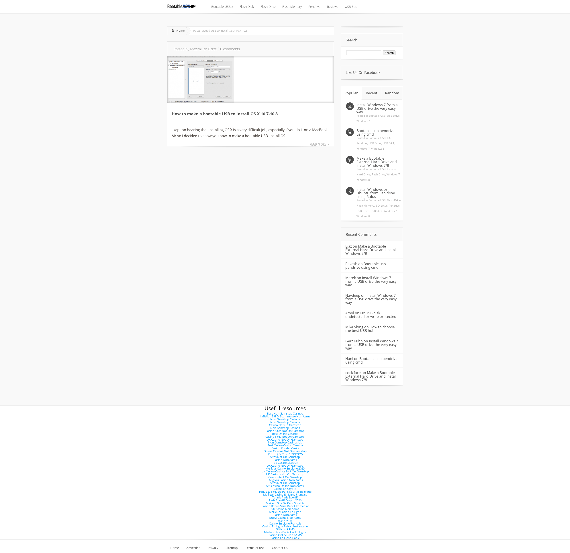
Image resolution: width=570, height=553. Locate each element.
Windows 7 (363, 121)
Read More (317, 144)
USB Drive (393, 116)
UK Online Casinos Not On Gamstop (285, 471)
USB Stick (389, 143)
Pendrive (361, 143)
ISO (389, 138)
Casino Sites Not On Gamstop (285, 431)
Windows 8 (378, 148)
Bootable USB (377, 116)
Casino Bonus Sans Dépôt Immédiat (285, 506)
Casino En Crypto (285, 489)
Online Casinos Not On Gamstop (285, 451)
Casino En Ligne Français (285, 523)
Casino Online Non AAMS (285, 535)
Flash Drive (378, 174)
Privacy (213, 547)
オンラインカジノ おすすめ (285, 454)
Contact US (280, 547)
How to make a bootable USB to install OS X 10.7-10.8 (225, 113)
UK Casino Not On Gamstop (285, 439)
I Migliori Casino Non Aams (285, 480)
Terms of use (255, 547)
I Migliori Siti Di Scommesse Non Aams (285, 416)
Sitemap (232, 547)
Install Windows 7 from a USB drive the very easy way (377, 108)
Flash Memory (365, 205)
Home (180, 30)
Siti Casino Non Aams (285, 509)
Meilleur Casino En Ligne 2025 (285, 468)
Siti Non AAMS (285, 529)
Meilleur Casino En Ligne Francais (285, 494)
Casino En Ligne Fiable (285, 538)
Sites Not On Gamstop (285, 457)
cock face (353, 372)
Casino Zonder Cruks (285, 448)
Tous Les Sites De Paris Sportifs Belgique (285, 492)
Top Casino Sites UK (285, 463)
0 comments (230, 49)
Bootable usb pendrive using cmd (375, 132)
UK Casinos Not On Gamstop (285, 474)
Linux (384, 205)
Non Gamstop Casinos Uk (285, 442)
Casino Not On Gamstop (285, 425)
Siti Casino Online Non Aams (285, 486)
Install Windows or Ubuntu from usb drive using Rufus (375, 193)
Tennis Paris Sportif (285, 497)
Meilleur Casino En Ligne (285, 512)
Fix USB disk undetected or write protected (370, 315)
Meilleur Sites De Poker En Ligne (285, 532)
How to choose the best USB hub (370, 329)
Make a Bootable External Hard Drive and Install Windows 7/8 (376, 162)
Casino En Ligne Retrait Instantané (285, 526)
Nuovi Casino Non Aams (285, 518)
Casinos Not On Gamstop (285, 477)
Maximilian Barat (203, 49)
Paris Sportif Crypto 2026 (285, 500)
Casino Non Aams (285, 460)
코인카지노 (285, 520)
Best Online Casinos (285, 434)
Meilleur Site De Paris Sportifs (285, 503)
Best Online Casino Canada (285, 445)
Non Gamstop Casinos (285, 419)
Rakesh (351, 263)
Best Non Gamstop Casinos (285, 413)
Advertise (193, 547)
